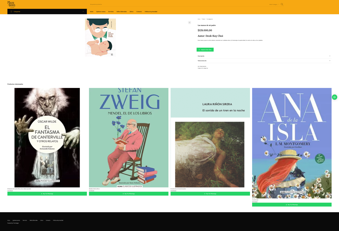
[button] (265, 50)
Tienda (203, 19)
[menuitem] (92, 11)
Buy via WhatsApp (48, 193)
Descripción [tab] (201, 56)
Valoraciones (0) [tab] (202, 60)
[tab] (265, 56)
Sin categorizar (210, 19)
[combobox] (273, 4)
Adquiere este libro (206, 49)
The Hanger (16, 223)
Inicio (199, 19)
